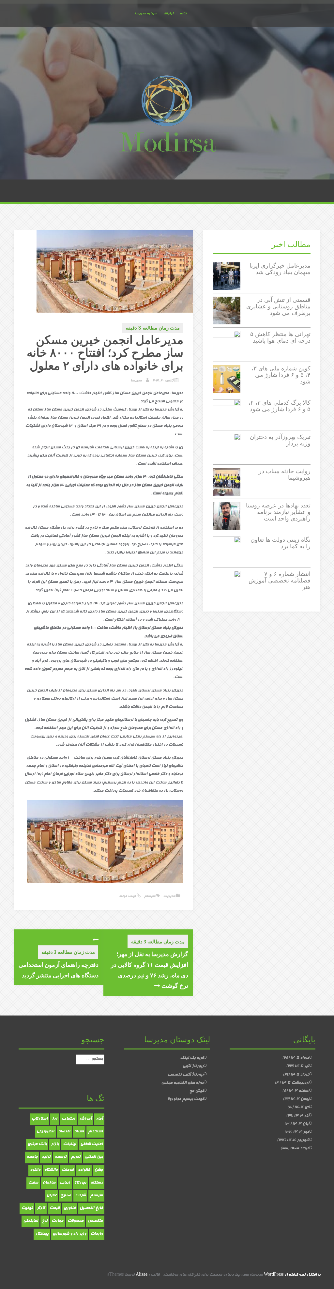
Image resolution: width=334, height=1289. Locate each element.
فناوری (69, 1208)
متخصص (95, 1221)
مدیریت (169, 896)
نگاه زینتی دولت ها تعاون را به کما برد (280, 543)
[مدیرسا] (167, 115)
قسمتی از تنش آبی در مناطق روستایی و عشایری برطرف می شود (278, 306)
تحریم (76, 1157)
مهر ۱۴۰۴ (301, 1132)
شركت (80, 1195)
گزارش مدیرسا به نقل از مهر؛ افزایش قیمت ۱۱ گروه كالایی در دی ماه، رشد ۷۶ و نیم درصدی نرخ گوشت (149, 969)
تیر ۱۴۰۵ (302, 1066)
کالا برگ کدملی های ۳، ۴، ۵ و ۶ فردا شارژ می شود (280, 406)
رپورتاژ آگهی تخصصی (186, 1075)
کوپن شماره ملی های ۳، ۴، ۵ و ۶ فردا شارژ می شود (281, 375)
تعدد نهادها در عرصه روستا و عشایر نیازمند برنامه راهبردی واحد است (278, 512)
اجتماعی (68, 1119)
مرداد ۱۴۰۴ (299, 1148)
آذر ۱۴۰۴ (301, 1116)
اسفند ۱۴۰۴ (298, 1091)
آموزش (85, 1119)
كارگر (41, 1208)
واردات (96, 1234)
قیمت (54, 1208)
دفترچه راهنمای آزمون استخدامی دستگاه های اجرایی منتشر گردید (59, 970)
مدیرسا (136, 381)
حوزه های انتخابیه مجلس (182, 1083)
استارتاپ (39, 1119)
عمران (51, 1195)
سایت (33, 1183)
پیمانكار (41, 1234)
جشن (98, 1170)
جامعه (32, 1157)
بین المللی (94, 1157)
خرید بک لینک (192, 1058)
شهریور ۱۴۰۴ (298, 1140)
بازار (55, 1144)
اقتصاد (64, 1131)
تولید (46, 1157)
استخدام (95, 1131)
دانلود (35, 1170)
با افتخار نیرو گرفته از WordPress (292, 1275)
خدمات (68, 1170)
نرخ (44, 1221)
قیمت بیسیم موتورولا (185, 1099)
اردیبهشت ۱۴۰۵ (295, 1083)
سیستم (149, 896)
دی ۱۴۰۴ (301, 1107)
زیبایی (65, 1183)
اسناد (79, 1131)
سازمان (48, 1183)
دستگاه (97, 1183)
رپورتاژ (80, 1183)
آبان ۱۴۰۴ (300, 1124)
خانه (183, 13)
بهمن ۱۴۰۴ (299, 1099)
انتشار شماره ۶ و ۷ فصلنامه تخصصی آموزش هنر (280, 580)
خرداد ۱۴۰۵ (299, 1075)
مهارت (57, 1221)
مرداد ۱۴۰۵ (299, 1058)
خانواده (84, 1170)
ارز (54, 1119)
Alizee (141, 1275)
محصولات (76, 1221)
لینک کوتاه (128, 896)
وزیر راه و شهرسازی (69, 1234)
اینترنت (69, 1144)
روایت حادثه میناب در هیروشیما (285, 474)
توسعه (61, 1157)
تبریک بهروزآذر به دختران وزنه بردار (280, 440)
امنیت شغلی (91, 1144)
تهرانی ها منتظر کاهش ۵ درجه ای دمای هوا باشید (280, 337)
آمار (99, 1119)
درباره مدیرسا (145, 13)
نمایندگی (30, 1221)
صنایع (66, 1195)
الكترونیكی (45, 1131)
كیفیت (27, 1208)
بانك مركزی (37, 1144)
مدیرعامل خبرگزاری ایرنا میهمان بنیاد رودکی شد (280, 269)
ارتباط (168, 13)
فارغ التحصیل (91, 1208)
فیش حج (197, 1091)
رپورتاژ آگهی (193, 1066)
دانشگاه (50, 1170)
